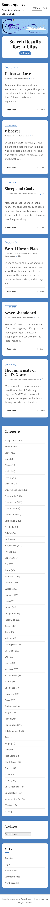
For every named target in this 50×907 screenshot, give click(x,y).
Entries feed (11, 870)
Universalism (23, 78)
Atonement (10, 446)
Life (6, 656)
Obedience (10, 687)
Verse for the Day (13, 799)
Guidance (9, 588)
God (19, 193)
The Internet (11, 762)
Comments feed (12, 876)
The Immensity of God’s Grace (20, 372)
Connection (10, 508)
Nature (8, 681)
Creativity (9, 527)
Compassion (10, 502)
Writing (8, 811)
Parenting (9, 694)
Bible (7, 459)
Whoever (12, 131)
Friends (8, 551)
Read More (11, 110)
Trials (7, 768)
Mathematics (11, 675)
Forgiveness (12, 193)
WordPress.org (12, 882)
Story (7, 749)
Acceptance (11, 253)
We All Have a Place (22, 248)
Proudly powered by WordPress (16, 899)
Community (22, 253)
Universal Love (18, 73)
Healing (8, 595)
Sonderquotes (13, 4)
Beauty (8, 452)
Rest (7, 737)
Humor (8, 607)
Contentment (11, 514)
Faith (7, 539)
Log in (8, 864)
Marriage (9, 669)
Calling (8, 477)
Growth (8, 582)
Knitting (9, 638)
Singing (8, 743)
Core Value (10, 520)
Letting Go (10, 644)
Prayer (8, 712)
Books (8, 471)
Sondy (42, 110)
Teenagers (10, 755)
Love (15, 78)
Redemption (11, 725)
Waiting (8, 805)
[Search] (47, 8)
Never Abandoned (20, 312)
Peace (8, 700)
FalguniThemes (25, 902)
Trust (7, 774)
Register (9, 858)
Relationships (11, 731)
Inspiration (10, 619)
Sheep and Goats (19, 188)
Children (9, 483)
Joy (6, 632)
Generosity (10, 557)
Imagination (11, 613)
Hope (7, 601)
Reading (9, 718)
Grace (9, 136)
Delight (8, 533)
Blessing (9, 465)
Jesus (9, 78)
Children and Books (14, 489)
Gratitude (9, 576)
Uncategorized (12, 786)
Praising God (11, 706)
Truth (7, 780)
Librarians (9, 650)
